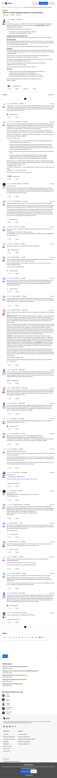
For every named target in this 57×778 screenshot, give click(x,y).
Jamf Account (6, 751)
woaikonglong (9, 707)
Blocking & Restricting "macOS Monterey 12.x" (14, 675)
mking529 (9, 201)
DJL (8, 523)
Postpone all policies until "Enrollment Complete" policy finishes (22, 478)
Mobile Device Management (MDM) (26, 739)
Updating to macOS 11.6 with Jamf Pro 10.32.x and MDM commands (20, 671)
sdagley (9, 369)
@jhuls (13, 559)
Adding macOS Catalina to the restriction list (14, 679)
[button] (3, 3)
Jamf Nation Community (9, 739)
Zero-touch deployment (24, 736)
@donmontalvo (17, 600)
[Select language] (36, 3)
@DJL (18, 559)
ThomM (8, 703)
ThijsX (8, 19)
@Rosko (16, 496)
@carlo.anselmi (10, 595)
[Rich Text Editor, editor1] (28, 646)
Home (2, 7)
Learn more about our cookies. (28, 768)
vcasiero (9, 257)
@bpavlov (41, 59)
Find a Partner (6, 748)
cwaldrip (9, 310)
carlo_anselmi (10, 504)
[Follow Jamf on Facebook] (15, 726)
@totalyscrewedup (11, 185)
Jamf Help (5, 734)
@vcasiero (9, 298)
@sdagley (9, 390)
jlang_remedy (10, 278)
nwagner (9, 449)
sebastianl (9, 103)
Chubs (7, 694)
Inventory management (23, 744)
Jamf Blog (5, 741)
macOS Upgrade (48, 188)
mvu (7, 699)
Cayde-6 (9, 183)
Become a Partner (7, 746)
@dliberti (17, 615)
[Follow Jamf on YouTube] (10, 726)
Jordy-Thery (9, 712)
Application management (24, 741)
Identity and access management (11, 761)
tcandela (9, 418)
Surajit (8, 490)
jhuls (8, 541)
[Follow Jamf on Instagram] (12, 726)
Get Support (8, 7)
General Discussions (17, 7)
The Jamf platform (22, 734)
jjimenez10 (9, 296)
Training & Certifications (9, 736)
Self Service (6, 759)
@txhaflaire (9, 280)
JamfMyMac (10, 226)
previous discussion (15, 23)
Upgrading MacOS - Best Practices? (12, 683)
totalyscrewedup (11, 121)
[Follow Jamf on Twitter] (4, 726)
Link (45, 71)
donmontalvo (10, 472)
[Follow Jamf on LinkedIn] (7, 726)
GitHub (12, 66)
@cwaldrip (9, 371)
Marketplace (6, 744)
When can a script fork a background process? (14, 666)
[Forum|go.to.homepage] (8, 3)
